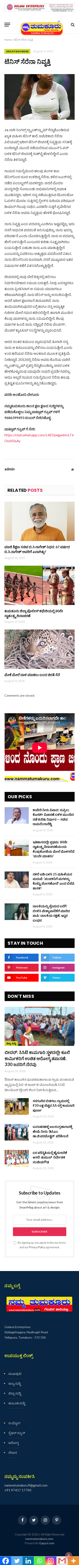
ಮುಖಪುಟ (15, 1373)
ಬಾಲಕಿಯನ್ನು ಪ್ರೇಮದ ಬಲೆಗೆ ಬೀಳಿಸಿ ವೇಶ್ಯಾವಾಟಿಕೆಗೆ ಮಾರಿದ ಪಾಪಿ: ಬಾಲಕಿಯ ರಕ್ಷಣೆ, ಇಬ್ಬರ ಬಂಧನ (51, 913)
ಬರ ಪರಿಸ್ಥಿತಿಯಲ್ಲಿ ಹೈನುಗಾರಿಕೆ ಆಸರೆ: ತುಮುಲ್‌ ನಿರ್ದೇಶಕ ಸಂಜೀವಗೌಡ (50, 1157)
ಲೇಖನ (12, 1452)
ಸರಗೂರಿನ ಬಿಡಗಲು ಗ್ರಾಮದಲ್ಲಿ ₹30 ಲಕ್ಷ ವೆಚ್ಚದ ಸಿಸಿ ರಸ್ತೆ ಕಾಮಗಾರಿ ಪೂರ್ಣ (53, 1105)
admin (9, 469)
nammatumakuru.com (39, 1539)
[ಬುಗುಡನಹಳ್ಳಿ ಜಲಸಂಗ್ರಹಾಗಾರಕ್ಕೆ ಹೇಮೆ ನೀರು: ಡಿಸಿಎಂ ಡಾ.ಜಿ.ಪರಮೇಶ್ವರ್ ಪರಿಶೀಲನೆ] (17, 1132)
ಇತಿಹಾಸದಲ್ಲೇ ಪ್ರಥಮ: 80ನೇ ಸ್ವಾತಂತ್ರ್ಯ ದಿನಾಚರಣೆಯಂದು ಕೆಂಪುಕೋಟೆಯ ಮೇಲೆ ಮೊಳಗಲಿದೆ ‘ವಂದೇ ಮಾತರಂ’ (53, 849)
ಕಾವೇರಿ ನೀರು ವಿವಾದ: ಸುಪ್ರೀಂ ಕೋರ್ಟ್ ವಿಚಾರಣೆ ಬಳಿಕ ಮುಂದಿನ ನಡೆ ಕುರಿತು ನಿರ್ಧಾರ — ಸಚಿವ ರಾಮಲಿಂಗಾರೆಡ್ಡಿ (53, 817)
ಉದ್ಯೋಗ (14, 1423)
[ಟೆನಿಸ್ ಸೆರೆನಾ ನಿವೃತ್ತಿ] (39, 97)
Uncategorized (17, 51)
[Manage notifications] (68, 1555)
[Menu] (7, 25)
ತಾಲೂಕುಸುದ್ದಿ (16, 1403)
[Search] (72, 25)
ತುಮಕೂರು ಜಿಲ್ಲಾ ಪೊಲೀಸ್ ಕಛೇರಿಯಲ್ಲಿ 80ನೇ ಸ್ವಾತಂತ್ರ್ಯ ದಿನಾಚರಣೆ (33, 613)
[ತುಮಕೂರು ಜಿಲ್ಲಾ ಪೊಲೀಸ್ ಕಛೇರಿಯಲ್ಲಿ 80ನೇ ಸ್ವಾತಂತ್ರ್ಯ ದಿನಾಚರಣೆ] (39, 585)
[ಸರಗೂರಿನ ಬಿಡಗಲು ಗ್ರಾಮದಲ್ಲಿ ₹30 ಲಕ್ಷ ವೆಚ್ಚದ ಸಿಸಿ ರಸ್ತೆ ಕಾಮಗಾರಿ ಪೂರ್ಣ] (17, 1106)
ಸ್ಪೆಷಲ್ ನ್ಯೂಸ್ (16, 1433)
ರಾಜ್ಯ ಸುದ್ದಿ (14, 1383)
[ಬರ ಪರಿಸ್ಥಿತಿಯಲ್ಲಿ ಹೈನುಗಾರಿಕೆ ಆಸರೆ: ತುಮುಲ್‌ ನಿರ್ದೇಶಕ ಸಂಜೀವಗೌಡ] (17, 1158)
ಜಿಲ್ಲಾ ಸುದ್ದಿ (11, 1043)
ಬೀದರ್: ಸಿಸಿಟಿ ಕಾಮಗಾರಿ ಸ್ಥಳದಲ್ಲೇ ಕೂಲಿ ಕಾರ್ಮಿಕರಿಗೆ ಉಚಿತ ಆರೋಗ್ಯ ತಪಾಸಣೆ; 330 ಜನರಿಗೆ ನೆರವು (37, 1058)
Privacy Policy (37, 1247)
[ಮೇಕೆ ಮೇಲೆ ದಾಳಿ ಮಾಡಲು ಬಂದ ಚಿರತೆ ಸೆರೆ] (39, 649)
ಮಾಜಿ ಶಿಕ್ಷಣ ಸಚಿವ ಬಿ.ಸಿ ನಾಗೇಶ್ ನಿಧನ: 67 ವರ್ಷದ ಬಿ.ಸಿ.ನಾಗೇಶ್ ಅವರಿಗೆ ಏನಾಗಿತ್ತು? (37, 549)
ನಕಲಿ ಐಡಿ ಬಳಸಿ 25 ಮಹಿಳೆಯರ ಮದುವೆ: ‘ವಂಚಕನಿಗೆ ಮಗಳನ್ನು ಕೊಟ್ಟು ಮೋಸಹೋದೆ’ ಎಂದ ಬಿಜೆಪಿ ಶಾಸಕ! (53, 881)
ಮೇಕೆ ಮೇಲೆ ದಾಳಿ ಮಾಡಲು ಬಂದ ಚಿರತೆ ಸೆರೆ (32, 675)
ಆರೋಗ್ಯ (13, 1443)
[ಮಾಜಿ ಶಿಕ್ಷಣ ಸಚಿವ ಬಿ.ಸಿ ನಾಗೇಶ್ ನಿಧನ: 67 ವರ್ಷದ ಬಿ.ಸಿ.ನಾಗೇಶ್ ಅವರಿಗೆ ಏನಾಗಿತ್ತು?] (39, 521)
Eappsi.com (47, 1543)
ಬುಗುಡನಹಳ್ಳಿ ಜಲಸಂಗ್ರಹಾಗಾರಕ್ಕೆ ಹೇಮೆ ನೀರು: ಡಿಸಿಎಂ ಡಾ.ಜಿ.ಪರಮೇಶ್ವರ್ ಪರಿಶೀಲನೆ (52, 1131)
